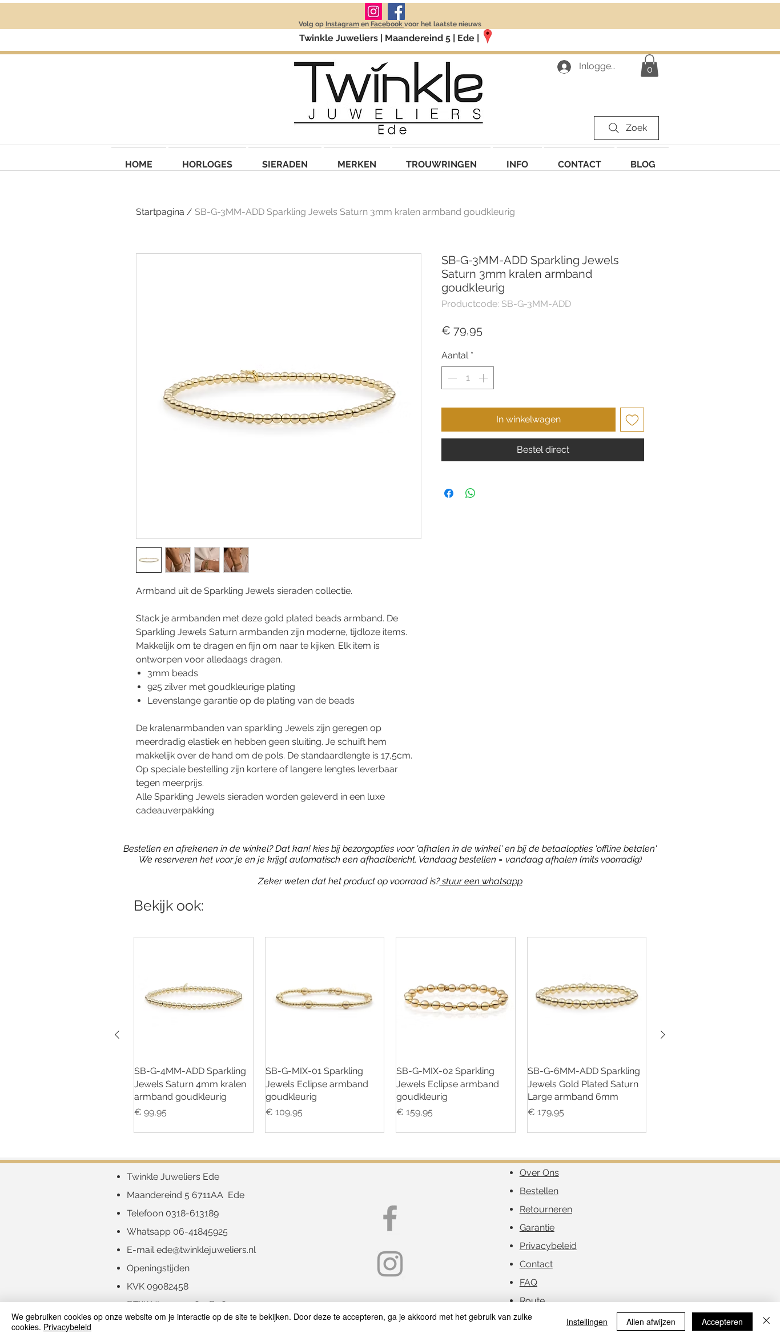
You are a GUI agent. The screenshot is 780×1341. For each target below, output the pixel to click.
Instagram (342, 24)
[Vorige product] (117, 1034)
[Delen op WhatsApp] (470, 493)
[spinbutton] (467, 378)
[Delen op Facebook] (449, 493)
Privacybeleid (67, 1326)
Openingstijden (158, 1268)
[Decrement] (451, 378)
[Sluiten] (766, 1321)
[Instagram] (373, 11)
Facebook (387, 24)
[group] (390, 1035)
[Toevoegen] (632, 420)
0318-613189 (192, 1213)
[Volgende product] (663, 1034)
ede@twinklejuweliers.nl (206, 1249)
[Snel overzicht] (193, 996)
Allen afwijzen (651, 1321)
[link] (649, 65)
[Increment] (484, 378)
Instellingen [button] (587, 1321)
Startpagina (160, 211)
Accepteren (722, 1321)
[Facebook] (396, 11)
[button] (357, 159)
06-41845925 (200, 1231)
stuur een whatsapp (481, 881)
